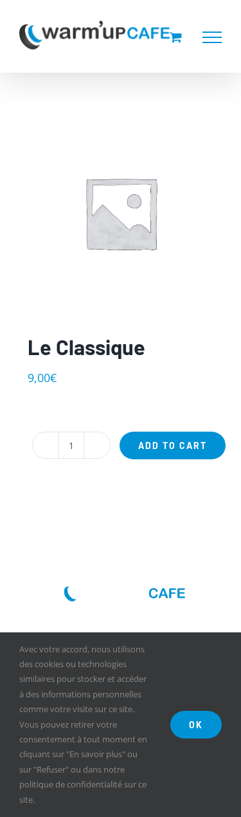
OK (196, 724)
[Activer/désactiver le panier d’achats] (176, 37)
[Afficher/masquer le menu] (212, 37)
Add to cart (172, 445)
